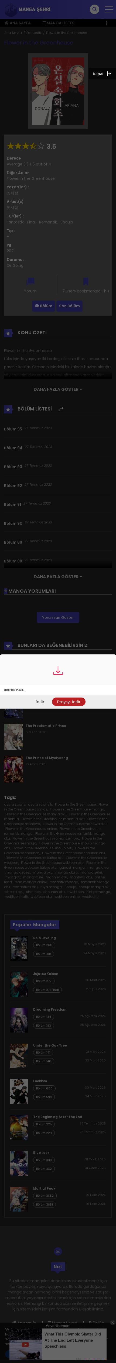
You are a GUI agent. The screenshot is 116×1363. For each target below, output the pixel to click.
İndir (40, 701)
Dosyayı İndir (69, 701)
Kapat (98, 73)
